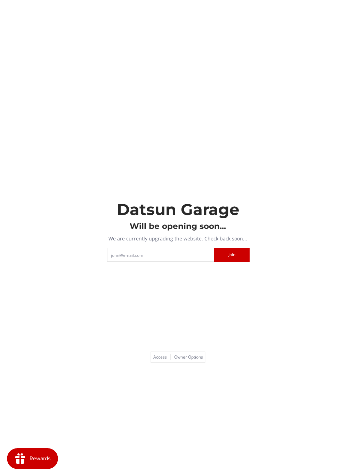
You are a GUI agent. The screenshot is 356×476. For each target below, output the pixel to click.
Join (231, 255)
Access (160, 357)
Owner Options (188, 357)
